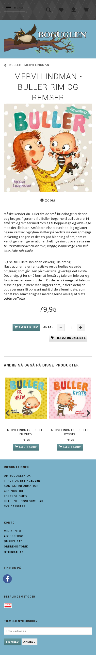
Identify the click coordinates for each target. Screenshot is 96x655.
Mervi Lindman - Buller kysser (70, 432)
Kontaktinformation (21, 486)
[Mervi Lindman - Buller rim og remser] (48, 148)
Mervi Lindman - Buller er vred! (26, 432)
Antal (48, 327)
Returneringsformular (23, 501)
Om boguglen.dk (17, 476)
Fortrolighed (15, 496)
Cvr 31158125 (14, 506)
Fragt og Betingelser (22, 481)
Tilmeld (12, 642)
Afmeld (29, 642)
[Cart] (86, 10)
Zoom (50, 201)
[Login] (73, 10)
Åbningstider (15, 491)
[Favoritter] (61, 10)
